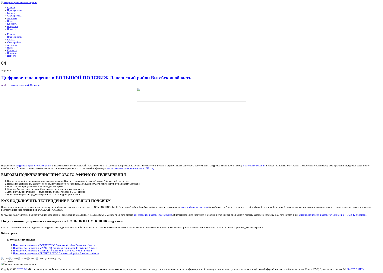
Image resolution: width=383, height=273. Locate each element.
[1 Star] (5, 258)
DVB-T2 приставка (357, 215)
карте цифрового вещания (194, 207)
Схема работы (14, 15)
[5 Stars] (40, 258)
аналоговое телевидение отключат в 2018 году (130, 168)
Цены (10, 21)
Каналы (11, 13)
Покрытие (12, 26)
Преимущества (14, 10)
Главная (11, 7)
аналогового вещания (254, 165)
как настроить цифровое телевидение (153, 215)
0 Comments (34, 85)
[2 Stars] (13, 258)
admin (4, 85)
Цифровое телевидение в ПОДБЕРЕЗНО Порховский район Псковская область (54, 245)
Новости (11, 29)
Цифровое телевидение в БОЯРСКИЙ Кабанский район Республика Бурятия (52, 250)
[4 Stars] (31, 258)
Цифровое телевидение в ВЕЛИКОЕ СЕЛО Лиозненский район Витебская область (56, 253)
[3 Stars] (22, 258)
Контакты (12, 23)
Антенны (12, 18)
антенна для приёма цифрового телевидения (321, 215)
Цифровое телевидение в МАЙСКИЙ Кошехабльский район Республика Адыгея (54, 248)
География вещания (18, 85)
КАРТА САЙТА (355, 269)
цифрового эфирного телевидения (33, 165)
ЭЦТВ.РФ (22, 269)
